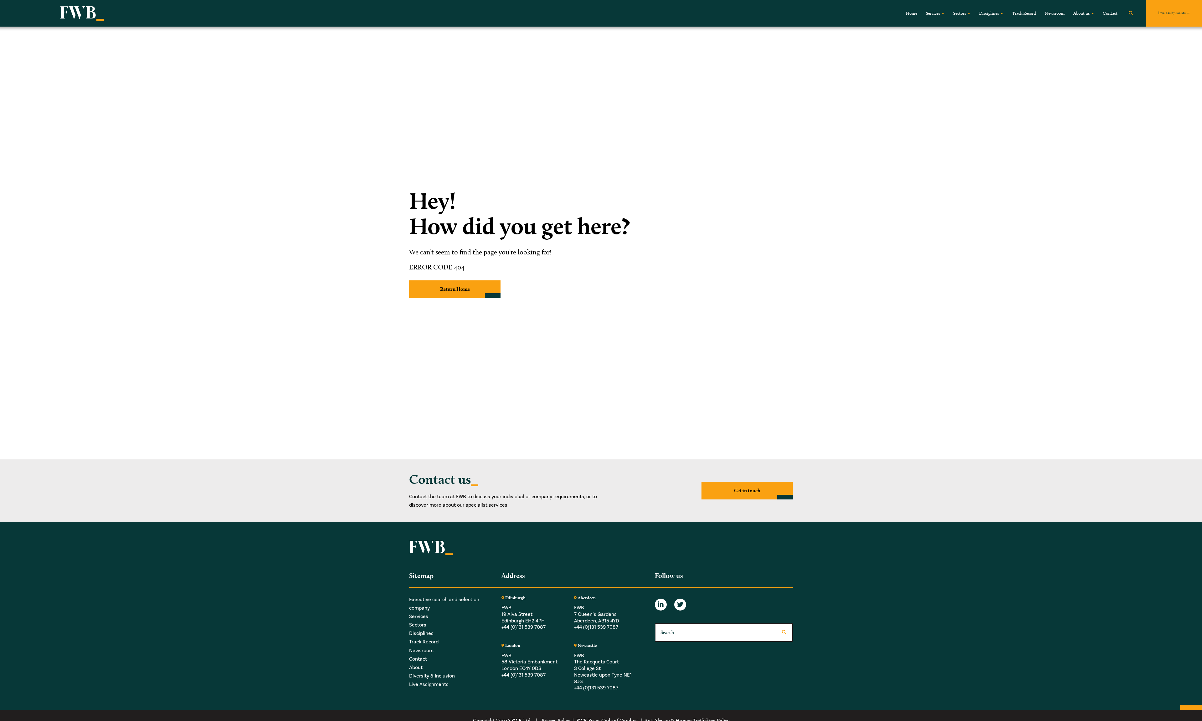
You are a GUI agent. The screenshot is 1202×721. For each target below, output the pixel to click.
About (416, 667)
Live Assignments (429, 684)
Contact (1110, 13)
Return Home (455, 289)
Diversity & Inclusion (432, 676)
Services (933, 13)
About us (1081, 13)
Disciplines (989, 13)
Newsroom (1055, 13)
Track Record (1024, 13)
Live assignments (1172, 12)
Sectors (959, 13)
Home (911, 13)
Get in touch (747, 490)
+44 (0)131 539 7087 (523, 627)
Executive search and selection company (444, 603)
